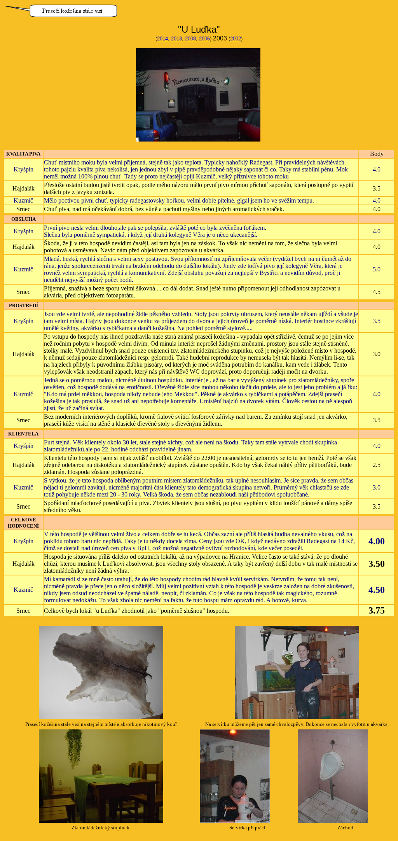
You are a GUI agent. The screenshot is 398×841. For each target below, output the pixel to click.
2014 (162, 39)
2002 (235, 39)
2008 (190, 39)
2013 (176, 39)
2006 (204, 39)
